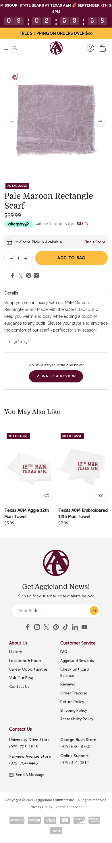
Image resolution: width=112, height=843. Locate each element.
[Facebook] (27, 627)
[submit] (94, 610)
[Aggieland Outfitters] (56, 48)
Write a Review (61, 378)
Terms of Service (69, 807)
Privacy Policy (41, 807)
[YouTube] (56, 627)
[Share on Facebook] (13, 276)
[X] (46, 627)
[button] (6, 48)
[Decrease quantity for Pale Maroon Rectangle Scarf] (9, 258)
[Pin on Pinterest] (28, 276)
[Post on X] (21, 276)
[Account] (90, 48)
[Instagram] (37, 627)
